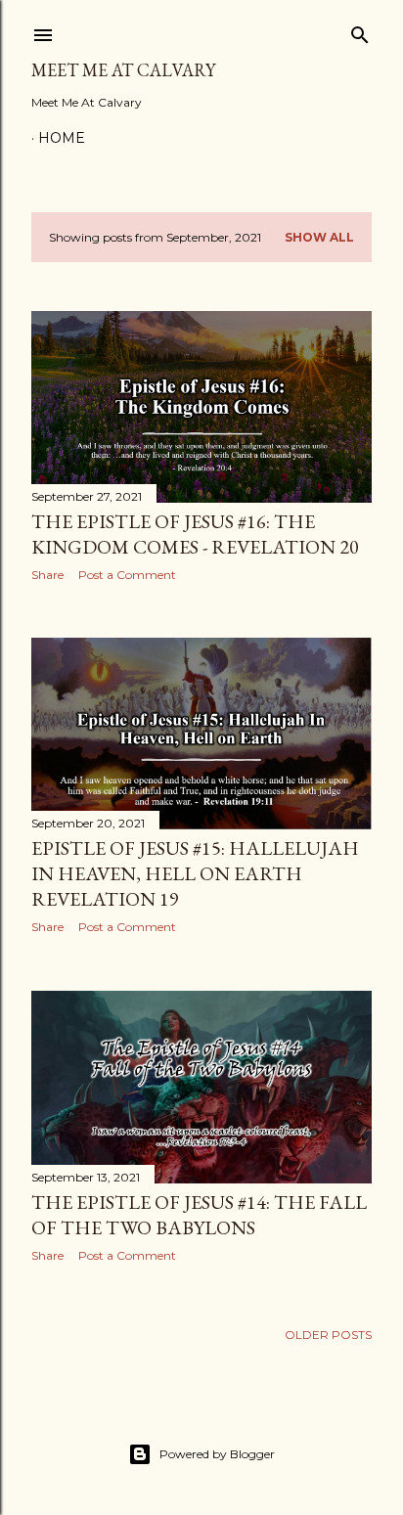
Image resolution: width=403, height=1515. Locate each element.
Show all (319, 237)
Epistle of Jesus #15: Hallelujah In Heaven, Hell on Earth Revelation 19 (195, 873)
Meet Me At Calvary (123, 70)
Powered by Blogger (217, 1454)
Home (61, 138)
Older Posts (328, 1334)
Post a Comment (127, 574)
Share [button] (47, 574)
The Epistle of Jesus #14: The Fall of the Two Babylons (199, 1214)
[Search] (360, 31)
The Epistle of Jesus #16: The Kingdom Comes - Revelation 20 (195, 534)
